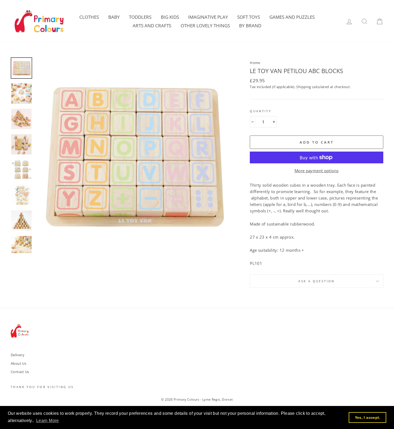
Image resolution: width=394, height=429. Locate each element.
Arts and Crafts (152, 25)
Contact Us (20, 371)
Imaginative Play (208, 17)
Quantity (260, 111)
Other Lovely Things (205, 25)
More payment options (317, 170)
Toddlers (140, 17)
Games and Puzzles (292, 17)
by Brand (250, 25)
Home (255, 62)
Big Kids (170, 17)
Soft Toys (248, 17)
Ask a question (316, 281)
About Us (18, 363)
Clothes (89, 17)
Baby (114, 17)
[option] (134, 155)
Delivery (17, 354)
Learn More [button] (47, 420)
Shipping (303, 86)
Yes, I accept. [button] (367, 417)
